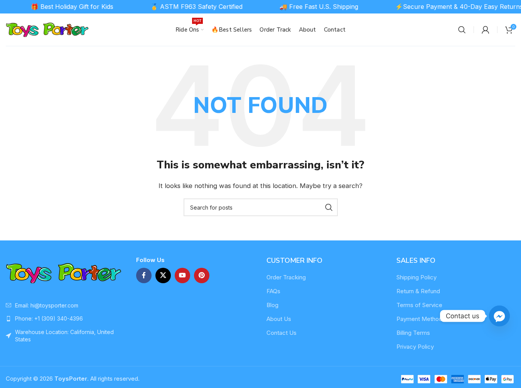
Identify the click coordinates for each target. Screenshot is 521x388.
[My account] (485, 29)
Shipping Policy (416, 277)
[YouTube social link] (182, 275)
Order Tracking (286, 277)
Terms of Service (419, 305)
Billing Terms (413, 332)
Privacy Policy (415, 346)
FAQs (273, 291)
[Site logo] (47, 29)
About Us (278, 318)
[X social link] (163, 275)
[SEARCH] (329, 207)
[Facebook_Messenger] (499, 316)
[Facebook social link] (144, 275)
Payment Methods (420, 318)
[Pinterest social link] (201, 275)
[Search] (462, 29)
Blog (272, 305)
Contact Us (281, 332)
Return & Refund (418, 291)
